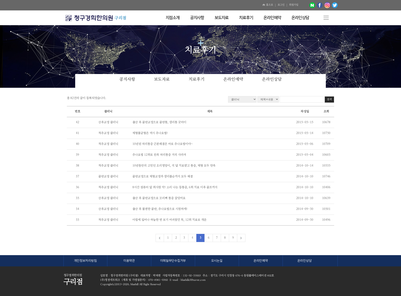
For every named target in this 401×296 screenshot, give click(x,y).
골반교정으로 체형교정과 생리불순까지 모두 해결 (162, 176)
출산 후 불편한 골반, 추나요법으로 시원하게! (159, 209)
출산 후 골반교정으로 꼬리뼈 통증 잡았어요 (158, 198)
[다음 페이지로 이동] (241, 238)
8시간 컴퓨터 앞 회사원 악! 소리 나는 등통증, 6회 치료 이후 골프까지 (174, 187)
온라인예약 (233, 79)
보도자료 (162, 79)
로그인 (281, 5)
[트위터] (335, 5)
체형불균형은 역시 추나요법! (150, 133)
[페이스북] (320, 5)
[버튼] (326, 18)
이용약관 (129, 260)
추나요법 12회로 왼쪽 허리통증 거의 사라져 (159, 154)
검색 (329, 99)
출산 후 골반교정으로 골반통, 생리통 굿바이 (159, 122)
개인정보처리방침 (85, 260)
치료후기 (196, 79)
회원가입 (293, 5)
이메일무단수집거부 (173, 260)
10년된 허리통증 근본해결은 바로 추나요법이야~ (162, 144)
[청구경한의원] (89, 18)
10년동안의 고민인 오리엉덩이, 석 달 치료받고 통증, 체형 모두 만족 (174, 165)
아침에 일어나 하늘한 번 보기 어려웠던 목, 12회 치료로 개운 (169, 219)
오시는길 (217, 260)
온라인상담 (272, 79)
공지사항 (127, 79)
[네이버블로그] (312, 5)
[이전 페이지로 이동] (160, 238)
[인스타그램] (327, 5)
